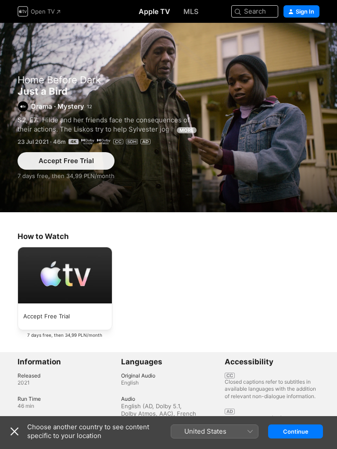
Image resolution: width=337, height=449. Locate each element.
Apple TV (154, 11)
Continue (295, 431)
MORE (186, 130)
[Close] (14, 431)
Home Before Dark (59, 80)
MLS (190, 11)
